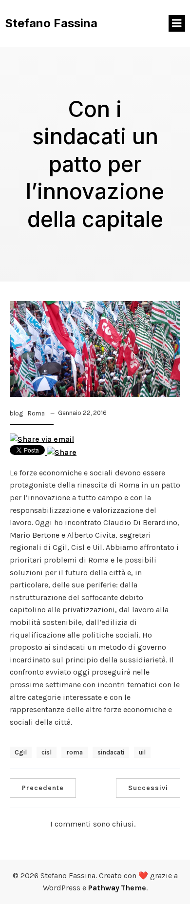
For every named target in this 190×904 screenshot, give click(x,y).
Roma (36, 413)
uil (142, 752)
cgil (21, 752)
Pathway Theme (117, 887)
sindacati (110, 752)
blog (16, 413)
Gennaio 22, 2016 (82, 412)
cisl (46, 752)
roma (74, 752)
